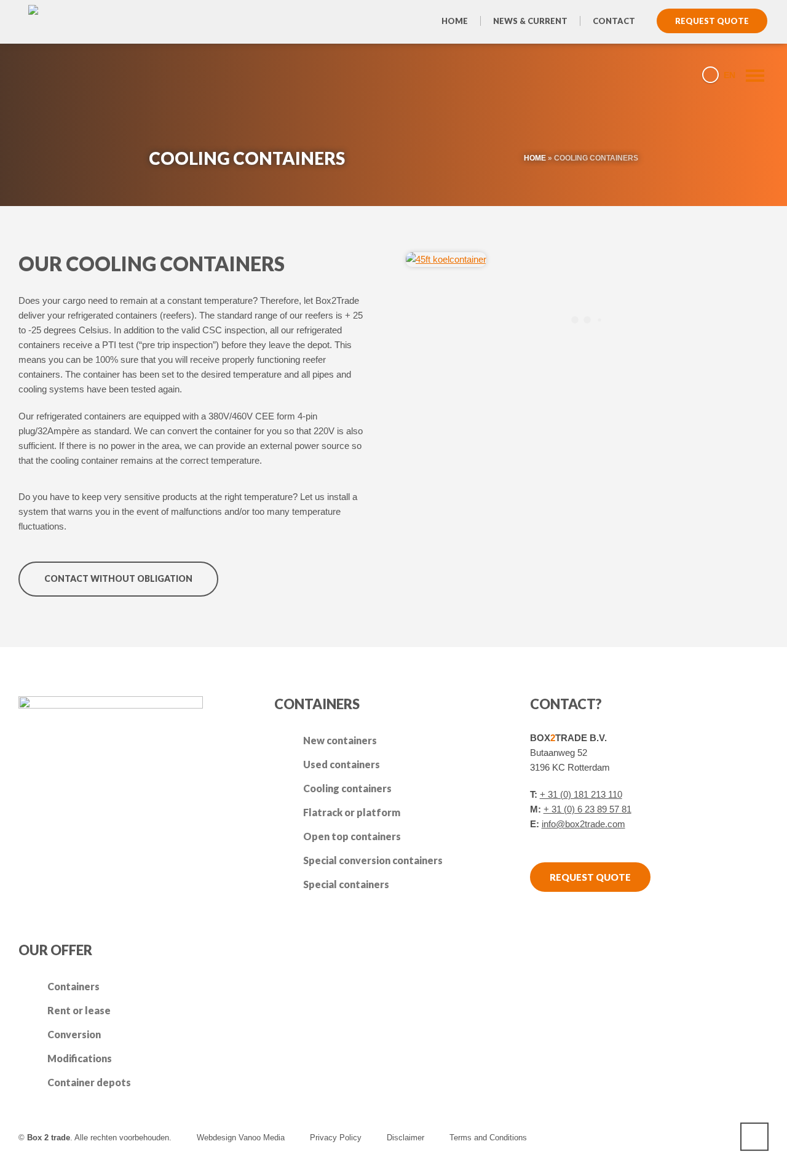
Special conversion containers (373, 860)
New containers (340, 740)
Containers (73, 986)
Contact (614, 21)
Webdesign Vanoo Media (241, 1137)
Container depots (89, 1082)
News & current (530, 21)
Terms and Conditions (488, 1137)
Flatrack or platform (351, 812)
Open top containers (352, 836)
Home (454, 21)
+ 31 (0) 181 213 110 (581, 794)
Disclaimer (405, 1137)
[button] (15, 1144)
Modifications (79, 1058)
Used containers (341, 764)
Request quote (712, 21)
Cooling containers (347, 788)
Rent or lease (79, 1010)
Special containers (346, 884)
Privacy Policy (336, 1137)
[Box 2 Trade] (66, 74)
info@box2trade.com (583, 824)
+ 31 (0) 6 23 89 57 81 (587, 809)
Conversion (74, 1034)
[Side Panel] (749, 74)
